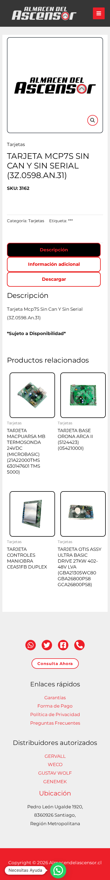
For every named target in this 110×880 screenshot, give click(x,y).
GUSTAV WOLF (55, 773)
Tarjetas (16, 144)
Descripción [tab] (54, 249)
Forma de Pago (55, 706)
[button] (92, 120)
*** (70, 220)
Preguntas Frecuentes (55, 723)
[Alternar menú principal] (99, 13)
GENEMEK (55, 781)
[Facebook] (63, 645)
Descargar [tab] (54, 279)
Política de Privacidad (55, 714)
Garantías (55, 697)
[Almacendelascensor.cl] (44, 13)
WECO (55, 764)
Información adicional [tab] (54, 264)
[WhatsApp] (30, 645)
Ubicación (55, 793)
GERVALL (55, 756)
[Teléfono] (79, 645)
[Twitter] (47, 645)
